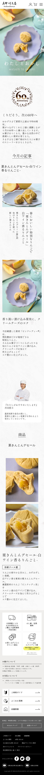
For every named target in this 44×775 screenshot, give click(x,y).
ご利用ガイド (7, 736)
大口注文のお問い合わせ (10, 743)
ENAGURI (32, 766)
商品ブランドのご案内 (29, 743)
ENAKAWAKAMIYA (14, 766)
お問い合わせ (19, 739)
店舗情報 (27, 736)
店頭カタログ (32, 725)
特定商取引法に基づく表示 (11, 750)
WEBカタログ (12, 725)
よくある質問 (7, 739)
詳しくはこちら (31, 653)
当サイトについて (8, 746)
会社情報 (18, 736)
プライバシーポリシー (25, 746)
